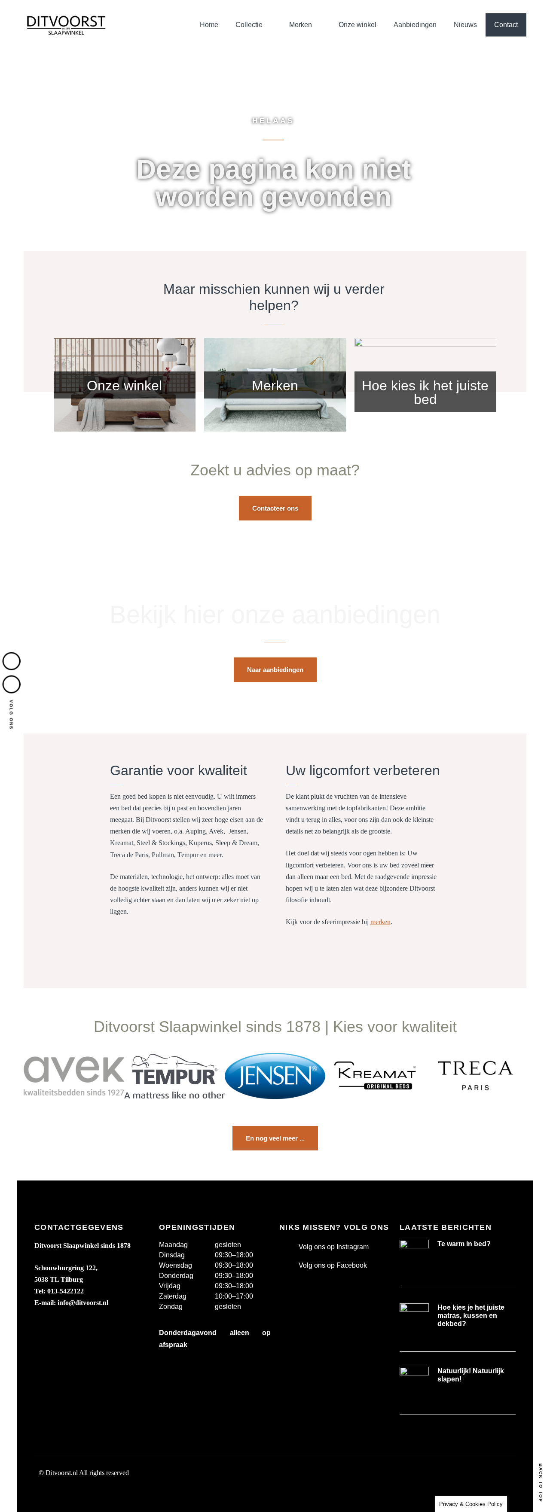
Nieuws (465, 24)
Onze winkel (357, 24)
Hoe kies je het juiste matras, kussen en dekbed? (470, 1315)
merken (380, 921)
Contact (506, 24)
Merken (300, 24)
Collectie (249, 24)
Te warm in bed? (464, 1243)
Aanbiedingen (415, 24)
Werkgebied (57, 1493)
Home (209, 24)
